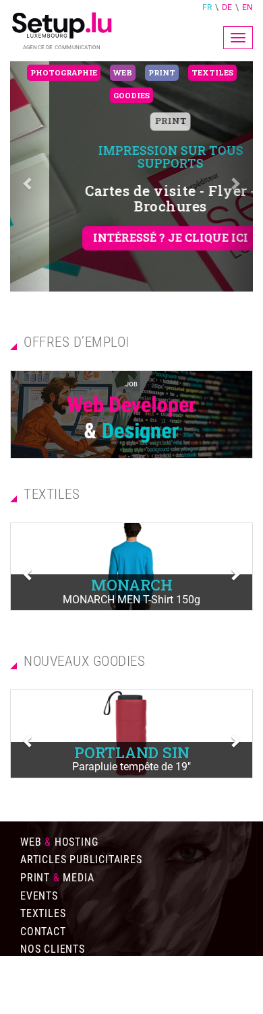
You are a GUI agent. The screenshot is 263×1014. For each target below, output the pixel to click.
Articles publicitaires (81, 859)
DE (227, 7)
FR (207, 7)
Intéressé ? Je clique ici (131, 237)
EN (247, 7)
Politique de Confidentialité (99, 1002)
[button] (28, 176)
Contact (43, 931)
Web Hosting (59, 842)
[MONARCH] (131, 566)
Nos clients (52, 949)
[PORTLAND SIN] (131, 733)
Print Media (57, 877)
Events (39, 895)
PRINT (132, 120)
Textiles (42, 913)
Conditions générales (80, 985)
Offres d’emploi (63, 967)
